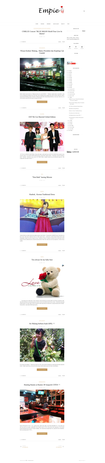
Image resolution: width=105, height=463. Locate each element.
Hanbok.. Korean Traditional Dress (42, 194)
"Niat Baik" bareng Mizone (42, 177)
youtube (82, 48)
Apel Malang (42, 320)
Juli (69, 97)
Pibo (68, 23)
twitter (70, 48)
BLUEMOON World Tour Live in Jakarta (42, 28)
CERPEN (42, 256)
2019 (69, 77)
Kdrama (48, 23)
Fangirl (42, 23)
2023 (69, 70)
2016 (69, 82)
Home (37, 23)
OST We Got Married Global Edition (42, 117)
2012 (69, 130)
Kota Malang (42, 47)
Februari (70, 127)
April (70, 123)
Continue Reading (42, 101)
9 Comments (23, 41)
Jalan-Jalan (56, 23)
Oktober (70, 92)
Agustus (70, 95)
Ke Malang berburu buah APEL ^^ (42, 324)
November (71, 90)
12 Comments (23, 107)
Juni (70, 120)
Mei (70, 122)
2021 (69, 74)
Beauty (63, 23)
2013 (69, 87)
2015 (69, 84)
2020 (69, 75)
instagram (76, 48)
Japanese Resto (42, 381)
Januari (70, 128)
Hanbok (42, 191)
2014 (69, 85)
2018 (69, 79)
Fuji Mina (42, 113)
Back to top (81, 460)
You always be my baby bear (42, 260)
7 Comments (23, 250)
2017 (69, 80)
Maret (70, 125)
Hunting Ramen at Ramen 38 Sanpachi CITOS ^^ (42, 385)
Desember (71, 89)
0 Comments (23, 168)
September (71, 94)
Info (42, 174)
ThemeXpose (30, 460)
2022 (69, 72)
